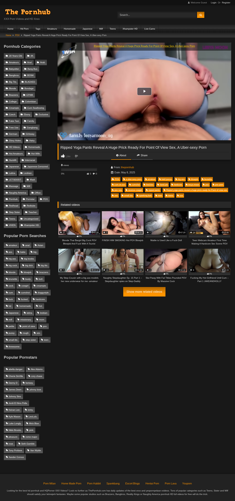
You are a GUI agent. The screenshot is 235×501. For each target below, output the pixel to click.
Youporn (187, 483)
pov (207, 184)
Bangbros (14, 75)
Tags (37, 28)
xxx (181, 195)
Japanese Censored (37, 166)
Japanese (87, 28)
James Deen (15, 389)
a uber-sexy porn (133, 179)
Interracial (30, 160)
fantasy (29, 383)
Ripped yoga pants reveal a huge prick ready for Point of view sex (196, 190)
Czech (12, 114)
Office (38, 193)
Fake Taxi (14, 121)
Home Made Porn (71, 483)
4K (32, 56)
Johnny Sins (15, 396)
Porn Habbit (94, 483)
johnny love (35, 389)
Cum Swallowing (35, 108)
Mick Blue (34, 423)
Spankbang (113, 483)
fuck (11, 299)
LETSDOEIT (15, 179)
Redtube (31, 205)
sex (116, 195)
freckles (149, 184)
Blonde (12, 88)
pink (31, 430)
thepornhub (127, 167)
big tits (44, 265)
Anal (29, 62)
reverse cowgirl (135, 190)
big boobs (29, 258)
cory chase (36, 376)
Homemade (70, 28)
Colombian (30, 101)
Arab (42, 62)
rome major (31, 436)
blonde (12, 272)
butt (41, 279)
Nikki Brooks (15, 430)
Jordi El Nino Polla (18, 403)
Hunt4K (12, 160)
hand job (164, 184)
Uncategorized (31, 219)
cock (11, 285)
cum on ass (119, 184)
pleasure (13, 436)
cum (11, 292)
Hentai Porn (152, 483)
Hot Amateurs (16, 153)
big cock (13, 265)
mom (41, 319)
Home (10, 28)
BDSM (30, 75)
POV (17, 35)
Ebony (27, 114)
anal (27, 245)
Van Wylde (35, 450)
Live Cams (149, 28)
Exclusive (43, 114)
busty (28, 279)
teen (160, 195)
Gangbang (32, 127)
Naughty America (17, 193)
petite (11, 326)
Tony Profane (15, 450)
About (122, 155)
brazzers (43, 272)
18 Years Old (15, 56)
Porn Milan (49, 483)
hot (40, 306)
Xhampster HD (130, 28)
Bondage (29, 88)
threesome (14, 346)
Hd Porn (24, 28)
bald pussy (167, 179)
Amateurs (52, 28)
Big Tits (12, 82)
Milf (101, 28)
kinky (30, 410)
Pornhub (13, 199)
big (34, 252)
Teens (113, 28)
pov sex (118, 190)
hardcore (178, 184)
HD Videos (14, 147)
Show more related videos (144, 291)
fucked (24, 299)
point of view (28, 326)
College (13, 101)
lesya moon (193, 184)
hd (10, 306)
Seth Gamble (28, 443)
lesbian (43, 313)
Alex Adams (37, 369)
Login (213, 2)
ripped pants (154, 190)
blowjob (194, 179)
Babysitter (14, 69)
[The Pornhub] (28, 12)
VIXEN (12, 225)
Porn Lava (170, 483)
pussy (12, 333)
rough (26, 333)
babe (22, 252)
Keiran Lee (14, 410)
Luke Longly (15, 423)
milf (10, 319)
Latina (12, 173)
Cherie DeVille (16, 376)
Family (30, 121)
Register (226, 2)
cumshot (136, 184)
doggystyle (43, 292)
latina (29, 313)
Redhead (13, 205)
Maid (32, 179)
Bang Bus (32, 69)
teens (170, 195)
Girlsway (30, 134)
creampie (41, 285)
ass (10, 252)
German (13, 134)
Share (144, 155)
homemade (25, 306)
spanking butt (145, 195)
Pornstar (30, 199)
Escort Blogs (132, 483)
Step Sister (14, 212)
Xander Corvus (16, 457)
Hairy (32, 140)
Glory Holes (15, 140)
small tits (128, 195)
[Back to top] (225, 491)
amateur (151, 179)
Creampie (14, 108)
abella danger (16, 369)
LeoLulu (33, 416)
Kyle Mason (14, 416)
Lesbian (28, 173)
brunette (208, 179)
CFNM (29, 95)
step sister (31, 340)
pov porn (219, 184)
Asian (40, 245)
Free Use (13, 127)
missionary (25, 319)
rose (11, 443)
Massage (13, 186)
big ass (181, 179)
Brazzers (13, 95)
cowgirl (24, 285)
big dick (29, 265)
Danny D (13, 383)
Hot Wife (35, 153)
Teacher (32, 212)
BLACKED (30, 82)
